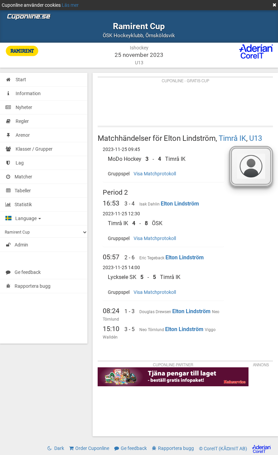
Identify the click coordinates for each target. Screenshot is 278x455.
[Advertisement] (185, 100)
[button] (163, 159)
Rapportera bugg (33, 286)
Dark (58, 448)
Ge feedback (28, 272)
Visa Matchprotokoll (155, 173)
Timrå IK (232, 138)
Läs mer (70, 5)
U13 (255, 138)
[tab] (163, 159)
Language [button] (26, 218)
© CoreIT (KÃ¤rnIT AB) (223, 448)
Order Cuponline (92, 448)
